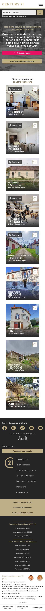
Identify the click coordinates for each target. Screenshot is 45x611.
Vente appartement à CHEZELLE (22, 532)
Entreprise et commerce (26, 470)
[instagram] (13, 428)
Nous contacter (22, 492)
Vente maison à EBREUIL (22, 569)
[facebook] (4, 428)
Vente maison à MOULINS (22, 545)
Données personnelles (22, 507)
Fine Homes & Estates (25, 476)
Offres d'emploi (22, 459)
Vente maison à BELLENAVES (22, 557)
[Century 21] (13, 4)
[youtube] (40, 428)
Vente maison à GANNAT (23, 553)
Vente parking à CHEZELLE (22, 536)
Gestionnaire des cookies (22, 513)
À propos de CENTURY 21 (26, 481)
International (21, 487)
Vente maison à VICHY (22, 549)
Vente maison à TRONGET (22, 565)
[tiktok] (22, 428)
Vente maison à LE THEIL (22, 561)
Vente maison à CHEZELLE (22, 528)
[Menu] (41, 4)
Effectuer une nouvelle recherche (14, 16)
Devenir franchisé (23, 465)
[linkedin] (31, 428)
